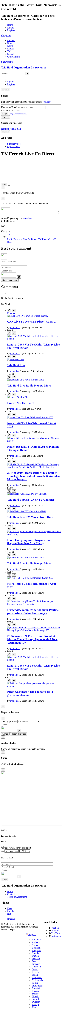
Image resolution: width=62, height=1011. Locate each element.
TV (9, 51)
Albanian (36, 939)
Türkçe (35, 1004)
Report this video (18, 734)
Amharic (36, 942)
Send (4, 880)
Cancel (5, 734)
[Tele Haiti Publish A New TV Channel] (26, 494)
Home (10, 25)
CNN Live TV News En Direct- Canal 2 (31, 321)
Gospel (10, 54)
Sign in (10, 27)
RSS (9, 913)
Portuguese (37, 985)
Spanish (35, 999)
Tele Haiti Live (16, 365)
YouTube (55, 933)
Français (36, 964)
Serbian (35, 993)
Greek (35, 969)
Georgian (36, 966)
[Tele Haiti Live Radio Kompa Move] (25, 379)
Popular (11, 40)
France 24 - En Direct (20, 403)
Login (4, 114)
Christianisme (13, 56)
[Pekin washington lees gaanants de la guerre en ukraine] (34, 686)
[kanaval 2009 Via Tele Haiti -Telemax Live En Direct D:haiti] (34, 338)
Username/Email (9, 107)
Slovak (35, 996)
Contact (11, 894)
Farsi (34, 961)
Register (11, 30)
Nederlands (37, 980)
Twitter (55, 930)
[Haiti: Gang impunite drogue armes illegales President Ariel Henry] (34, 534)
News (10, 46)
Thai (34, 1007)
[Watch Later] (9, 310)
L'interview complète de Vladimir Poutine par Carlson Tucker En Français (33, 611)
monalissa (27, 218)
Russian (35, 991)
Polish (35, 983)
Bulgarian (36, 950)
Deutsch (36, 958)
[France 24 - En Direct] (18, 397)
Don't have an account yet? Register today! (21, 101)
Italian (35, 974)
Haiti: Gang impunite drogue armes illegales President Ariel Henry (29, 541)
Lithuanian (37, 977)
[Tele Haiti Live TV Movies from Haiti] (26, 511)
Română (36, 988)
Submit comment (9, 280)
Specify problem (9, 721)
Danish (35, 956)
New (9, 43)
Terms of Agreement (17, 897)
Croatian (36, 953)
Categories (6, 35)
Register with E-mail (11, 128)
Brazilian (36, 947)
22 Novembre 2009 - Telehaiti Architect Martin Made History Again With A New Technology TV (32, 639)
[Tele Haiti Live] (15, 359)
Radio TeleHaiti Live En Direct (22, 239)
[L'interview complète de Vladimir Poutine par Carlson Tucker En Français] (34, 604)
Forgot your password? (18, 114)
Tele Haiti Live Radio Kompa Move (29, 385)
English (32, 934)
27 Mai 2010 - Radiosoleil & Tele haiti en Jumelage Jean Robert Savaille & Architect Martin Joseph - (33, 476)
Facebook (55, 928)
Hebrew (36, 972)
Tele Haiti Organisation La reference (23, 67)
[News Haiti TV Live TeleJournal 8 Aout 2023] (30, 417)
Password (5, 110)
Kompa (10, 48)
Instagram (56, 936)
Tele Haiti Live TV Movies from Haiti (30, 517)
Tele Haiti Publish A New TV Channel (30, 499)
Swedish (36, 1001)
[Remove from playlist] (14, 310)
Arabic (35, 945)
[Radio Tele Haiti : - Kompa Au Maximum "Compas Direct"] (34, 441)
